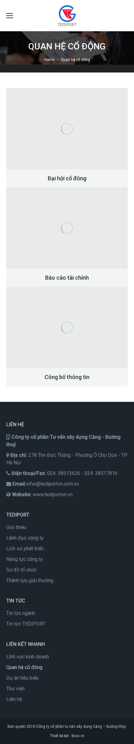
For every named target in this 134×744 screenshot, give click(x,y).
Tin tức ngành (20, 613)
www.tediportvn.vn (53, 494)
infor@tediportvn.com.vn (52, 484)
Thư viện (15, 689)
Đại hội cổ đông (67, 178)
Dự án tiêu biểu (22, 678)
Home (49, 59)
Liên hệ (14, 699)
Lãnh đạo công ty (25, 538)
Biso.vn (78, 736)
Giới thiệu (16, 527)
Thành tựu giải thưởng (29, 580)
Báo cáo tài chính (67, 277)
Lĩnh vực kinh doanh (27, 657)
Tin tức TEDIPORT (25, 624)
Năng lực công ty (24, 559)
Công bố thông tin (67, 377)
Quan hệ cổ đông (24, 667)
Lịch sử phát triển (25, 549)
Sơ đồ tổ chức (21, 570)
